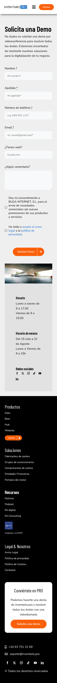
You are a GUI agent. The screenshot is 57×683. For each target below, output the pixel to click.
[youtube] (40, 373)
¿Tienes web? (13, 147)
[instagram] (28, 373)
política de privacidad (22, 232)
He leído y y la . (25, 230)
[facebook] (17, 373)
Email (9, 127)
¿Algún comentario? (17, 167)
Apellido (11, 88)
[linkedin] (17, 379)
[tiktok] (34, 373)
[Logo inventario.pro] (15, 6)
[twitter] (23, 373)
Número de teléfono (18, 108)
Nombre (11, 68)
